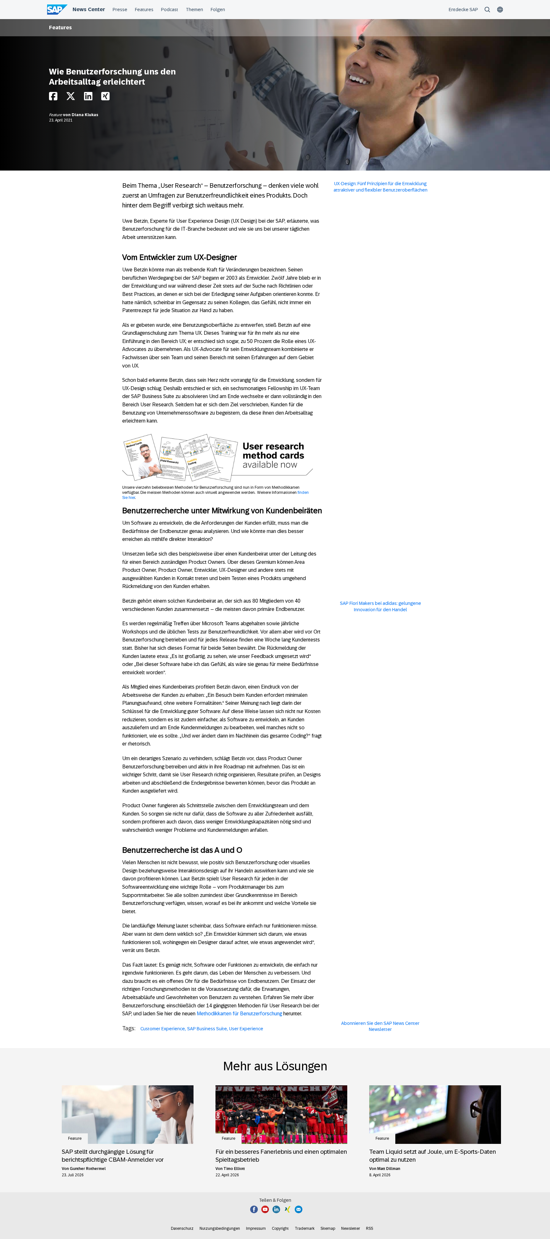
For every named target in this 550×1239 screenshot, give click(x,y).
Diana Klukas (85, 115)
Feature (56, 115)
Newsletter (350, 1228)
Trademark (304, 1228)
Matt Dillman (388, 1168)
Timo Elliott (234, 1168)
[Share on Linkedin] (88, 98)
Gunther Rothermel (88, 1168)
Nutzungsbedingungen (220, 1228)
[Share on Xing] (105, 98)
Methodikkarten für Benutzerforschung (239, 1013)
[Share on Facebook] (53, 98)
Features (60, 27)
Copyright (280, 1228)
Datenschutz (182, 1228)
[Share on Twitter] (70, 98)
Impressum (256, 1228)
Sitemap (328, 1228)
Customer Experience (162, 1028)
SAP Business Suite (207, 1028)
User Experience (246, 1028)
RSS (369, 1228)
